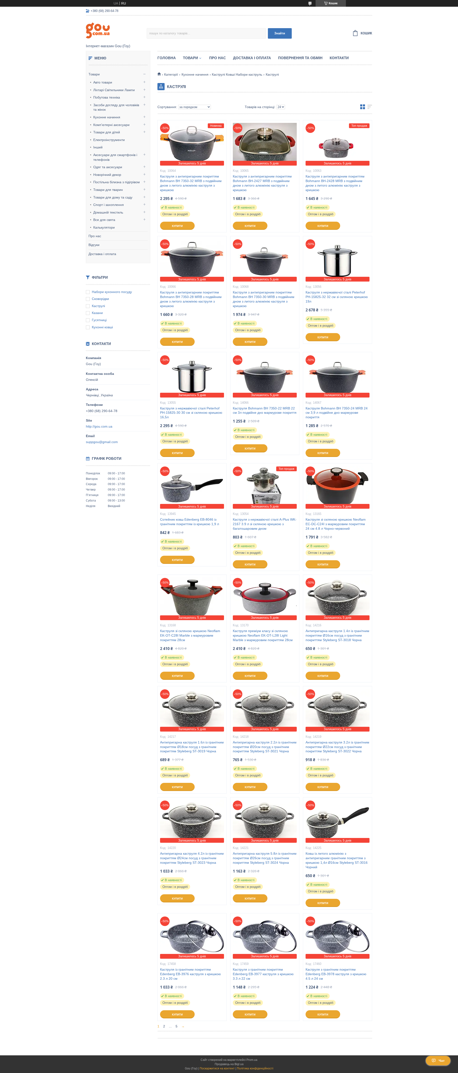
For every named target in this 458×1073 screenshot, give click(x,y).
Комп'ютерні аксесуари (111, 125)
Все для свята (104, 220)
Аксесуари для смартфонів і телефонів (115, 157)
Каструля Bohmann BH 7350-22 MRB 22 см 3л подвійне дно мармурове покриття (265, 410)
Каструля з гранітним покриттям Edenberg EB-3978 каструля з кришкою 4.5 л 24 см (336, 974)
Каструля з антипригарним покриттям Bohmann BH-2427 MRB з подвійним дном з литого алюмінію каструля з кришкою (262, 183)
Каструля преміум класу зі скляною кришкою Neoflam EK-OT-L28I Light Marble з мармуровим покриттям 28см (263, 635)
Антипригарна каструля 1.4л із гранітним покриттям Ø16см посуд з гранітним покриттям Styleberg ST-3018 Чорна (337, 635)
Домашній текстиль (108, 212)
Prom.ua (251, 1060)
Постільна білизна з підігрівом (116, 182)
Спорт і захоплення (108, 205)
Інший (98, 147)
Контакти (339, 58)
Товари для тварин (108, 190)
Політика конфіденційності (255, 1068)
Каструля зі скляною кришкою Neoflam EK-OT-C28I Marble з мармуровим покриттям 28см (190, 635)
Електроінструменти (109, 140)
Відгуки (93, 245)
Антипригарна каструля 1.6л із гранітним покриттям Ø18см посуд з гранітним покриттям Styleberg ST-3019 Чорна (192, 746)
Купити (177, 226)
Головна (166, 58)
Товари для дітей (106, 132)
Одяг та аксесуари (107, 167)
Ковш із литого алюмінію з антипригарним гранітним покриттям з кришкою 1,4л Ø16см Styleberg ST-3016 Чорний (337, 860)
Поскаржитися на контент (217, 1068)
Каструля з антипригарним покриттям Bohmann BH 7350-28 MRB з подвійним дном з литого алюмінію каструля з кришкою (191, 299)
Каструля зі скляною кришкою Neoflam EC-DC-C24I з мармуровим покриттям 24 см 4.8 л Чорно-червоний (336, 524)
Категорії (171, 74)
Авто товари (102, 82)
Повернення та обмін (300, 58)
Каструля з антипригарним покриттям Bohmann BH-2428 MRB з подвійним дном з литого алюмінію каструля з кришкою (335, 183)
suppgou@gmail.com (102, 442)
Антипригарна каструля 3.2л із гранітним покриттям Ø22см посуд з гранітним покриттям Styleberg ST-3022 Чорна (337, 746)
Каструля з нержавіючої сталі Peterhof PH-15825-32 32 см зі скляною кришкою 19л (337, 296)
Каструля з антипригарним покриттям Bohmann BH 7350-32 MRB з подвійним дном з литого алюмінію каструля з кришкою (191, 183)
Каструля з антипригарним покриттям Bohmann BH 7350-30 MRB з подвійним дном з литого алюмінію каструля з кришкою (263, 299)
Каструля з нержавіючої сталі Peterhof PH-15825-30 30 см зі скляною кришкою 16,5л (191, 412)
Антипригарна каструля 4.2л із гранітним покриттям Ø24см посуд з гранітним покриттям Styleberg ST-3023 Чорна (192, 858)
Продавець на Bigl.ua (229, 1064)
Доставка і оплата (102, 254)
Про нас (94, 236)
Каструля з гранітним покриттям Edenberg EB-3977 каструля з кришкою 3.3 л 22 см (263, 974)
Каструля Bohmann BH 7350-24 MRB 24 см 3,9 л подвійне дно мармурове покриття (337, 412)
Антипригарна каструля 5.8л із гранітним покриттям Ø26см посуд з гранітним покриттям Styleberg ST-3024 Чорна (265, 858)
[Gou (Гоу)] (116, 30)
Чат (442, 1061)
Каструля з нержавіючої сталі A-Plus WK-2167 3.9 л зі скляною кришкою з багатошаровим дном (265, 524)
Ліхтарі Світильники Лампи (114, 90)
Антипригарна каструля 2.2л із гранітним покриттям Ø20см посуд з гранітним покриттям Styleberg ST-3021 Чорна (265, 746)
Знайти (279, 33)
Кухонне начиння (106, 117)
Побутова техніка (106, 97)
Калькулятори (104, 227)
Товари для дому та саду (112, 197)
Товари (94, 74)
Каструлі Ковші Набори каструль (237, 74)
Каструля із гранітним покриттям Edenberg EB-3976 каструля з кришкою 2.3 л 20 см (190, 974)
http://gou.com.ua (99, 426)
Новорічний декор (107, 175)
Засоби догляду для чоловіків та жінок (116, 107)
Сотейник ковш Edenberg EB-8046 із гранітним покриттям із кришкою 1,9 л (189, 522)
